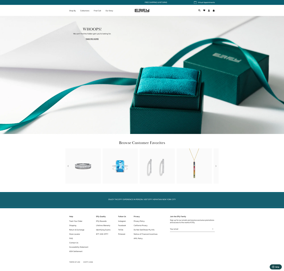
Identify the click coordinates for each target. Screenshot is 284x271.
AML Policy (138, 238)
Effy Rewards (101, 221)
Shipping (72, 225)
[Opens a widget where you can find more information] (276, 267)
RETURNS (149, 2)
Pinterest (121, 234)
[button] (68, 166)
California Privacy (140, 225)
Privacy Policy (139, 221)
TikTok (120, 230)
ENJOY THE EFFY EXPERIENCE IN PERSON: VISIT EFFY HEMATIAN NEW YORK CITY (142, 199)
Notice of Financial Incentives (145, 234)
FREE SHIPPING (137, 2)
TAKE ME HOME (92, 39)
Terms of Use (74, 262)
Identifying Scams (103, 230)
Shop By (72, 11)
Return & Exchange (76, 230)
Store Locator (74, 234)
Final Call (97, 11)
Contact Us (73, 243)
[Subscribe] (212, 229)
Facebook (122, 225)
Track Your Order (75, 221)
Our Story (109, 11)
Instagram (122, 221)
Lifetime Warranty (103, 225)
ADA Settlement (75, 251)
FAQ (71, 238)
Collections (84, 11)
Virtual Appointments (206, 2)
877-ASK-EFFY (102, 234)
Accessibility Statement (78, 247)
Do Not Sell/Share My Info (144, 230)
